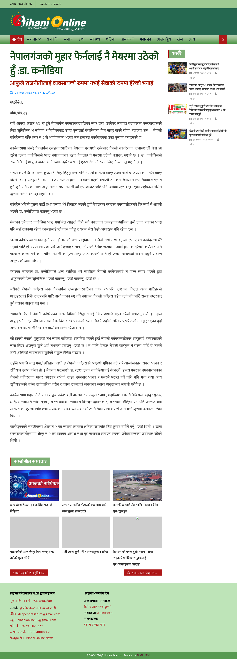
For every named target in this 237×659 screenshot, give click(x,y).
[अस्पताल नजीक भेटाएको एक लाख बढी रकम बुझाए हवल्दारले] (86, 485)
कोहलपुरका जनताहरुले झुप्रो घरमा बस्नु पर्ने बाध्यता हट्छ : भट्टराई (144, 573)
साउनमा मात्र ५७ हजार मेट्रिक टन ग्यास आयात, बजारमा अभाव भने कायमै (207, 87)
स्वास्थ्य (95, 39)
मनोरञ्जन (145, 39)
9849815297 (143, 655)
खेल (180, 39)
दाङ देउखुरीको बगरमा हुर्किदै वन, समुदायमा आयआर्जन (31, 573)
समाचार (32, 39)
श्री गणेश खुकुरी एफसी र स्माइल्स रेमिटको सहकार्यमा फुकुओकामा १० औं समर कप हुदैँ (207, 110)
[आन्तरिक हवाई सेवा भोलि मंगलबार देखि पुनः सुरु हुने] (137, 485)
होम (19, 39)
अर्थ (81, 39)
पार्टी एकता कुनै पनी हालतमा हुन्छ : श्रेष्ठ (85, 551)
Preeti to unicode (50, 4)
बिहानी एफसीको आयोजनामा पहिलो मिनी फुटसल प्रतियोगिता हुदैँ (207, 133)
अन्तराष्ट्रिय (164, 39)
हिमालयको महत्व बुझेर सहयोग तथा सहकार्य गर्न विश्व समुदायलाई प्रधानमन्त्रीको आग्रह (133, 558)
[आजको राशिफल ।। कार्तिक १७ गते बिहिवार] (34, 485)
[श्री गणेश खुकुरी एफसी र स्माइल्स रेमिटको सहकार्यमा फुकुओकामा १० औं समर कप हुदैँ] (177, 109)
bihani (50, 92)
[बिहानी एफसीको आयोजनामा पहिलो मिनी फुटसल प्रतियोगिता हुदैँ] (177, 134)
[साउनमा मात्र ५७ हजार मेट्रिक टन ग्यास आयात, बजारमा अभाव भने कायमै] (177, 87)
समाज (68, 39)
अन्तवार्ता (127, 39)
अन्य (192, 39)
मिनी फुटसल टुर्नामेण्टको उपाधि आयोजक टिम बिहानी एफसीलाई (204, 66)
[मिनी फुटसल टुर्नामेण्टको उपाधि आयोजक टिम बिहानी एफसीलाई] (177, 68)
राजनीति (52, 39)
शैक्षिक (110, 39)
